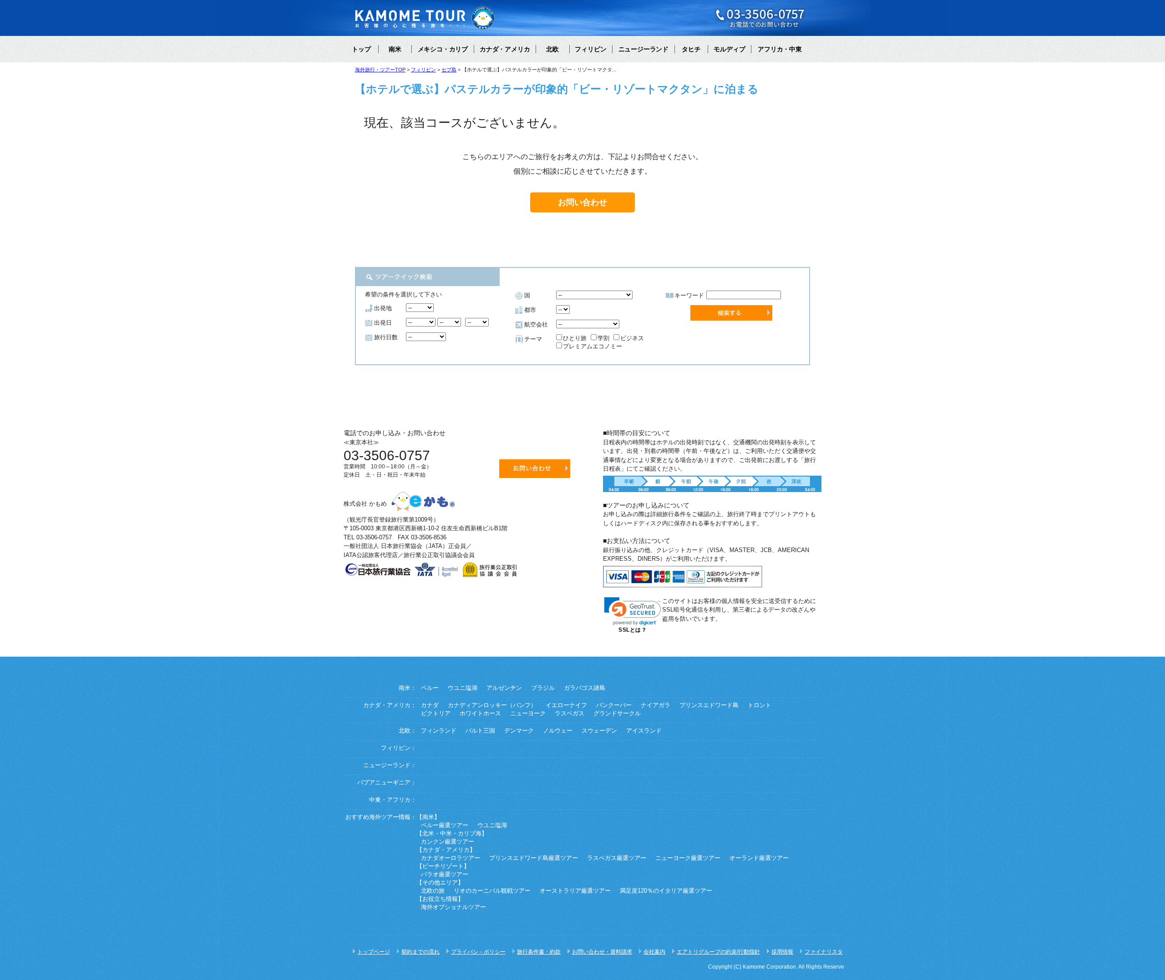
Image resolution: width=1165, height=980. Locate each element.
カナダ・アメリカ (505, 49)
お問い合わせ (582, 202)
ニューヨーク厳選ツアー (687, 858)
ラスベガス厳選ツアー (616, 858)
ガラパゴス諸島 (584, 688)
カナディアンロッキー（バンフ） (492, 705)
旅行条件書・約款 (539, 952)
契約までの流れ (420, 952)
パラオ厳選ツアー (444, 874)
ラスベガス (569, 713)
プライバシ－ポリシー (478, 952)
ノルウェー (557, 731)
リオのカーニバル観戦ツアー (492, 891)
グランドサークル (617, 713)
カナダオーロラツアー (450, 858)
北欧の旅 (433, 891)
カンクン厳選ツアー (447, 842)
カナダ (430, 705)
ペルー (430, 688)
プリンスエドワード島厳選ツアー (533, 858)
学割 (603, 338)
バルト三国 (480, 731)
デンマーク (519, 731)
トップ (361, 49)
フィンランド (438, 731)
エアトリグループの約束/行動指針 (718, 952)
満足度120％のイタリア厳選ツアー (666, 891)
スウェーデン (599, 731)
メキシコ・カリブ (443, 49)
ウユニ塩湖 (462, 688)
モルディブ (729, 49)
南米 (395, 49)
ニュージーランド (643, 49)
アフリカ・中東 (779, 49)
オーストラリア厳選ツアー (575, 891)
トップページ (373, 952)
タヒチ (691, 49)
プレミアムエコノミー (592, 346)
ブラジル (543, 688)
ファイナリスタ (824, 952)
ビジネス (632, 338)
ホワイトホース (480, 713)
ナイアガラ (655, 705)
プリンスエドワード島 (709, 705)
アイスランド (644, 731)
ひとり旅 (575, 338)
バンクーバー (614, 705)
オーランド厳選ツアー (759, 858)
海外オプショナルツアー (453, 907)
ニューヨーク (528, 713)
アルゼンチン (504, 688)
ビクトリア (436, 713)
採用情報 (782, 952)
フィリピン (591, 49)
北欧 (552, 49)
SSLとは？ (632, 630)
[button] (632, 611)
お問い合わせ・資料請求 (602, 952)
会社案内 (654, 952)
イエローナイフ (566, 705)
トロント (759, 705)
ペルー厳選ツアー (444, 825)
